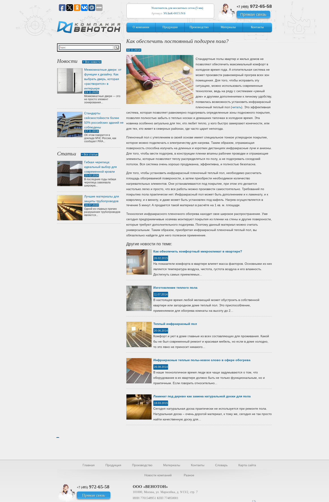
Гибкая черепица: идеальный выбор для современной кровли (100, 166)
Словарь (221, 465)
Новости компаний (158, 475)
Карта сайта (247, 465)
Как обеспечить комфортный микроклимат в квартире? (197, 251)
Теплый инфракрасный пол (175, 324)
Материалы (228, 27)
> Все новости (92, 62)
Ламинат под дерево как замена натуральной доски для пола (202, 396)
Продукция (169, 27)
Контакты (257, 27)
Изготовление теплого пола (175, 287)
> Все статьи (89, 154)
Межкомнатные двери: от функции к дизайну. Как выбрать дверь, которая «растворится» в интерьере (102, 79)
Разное (189, 475)
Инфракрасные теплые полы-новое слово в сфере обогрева (201, 360)
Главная (89, 465)
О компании (141, 27)
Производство (199, 27)
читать (236, 107)
